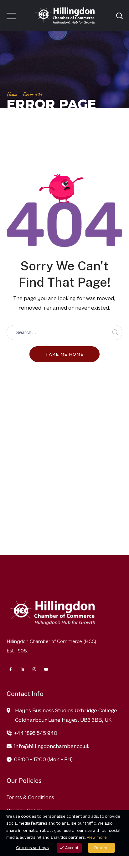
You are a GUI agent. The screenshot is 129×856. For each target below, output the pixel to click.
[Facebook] (11, 669)
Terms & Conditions (30, 797)
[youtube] (46, 669)
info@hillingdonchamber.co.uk (51, 746)
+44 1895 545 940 (35, 733)
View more (97, 837)
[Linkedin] (22, 669)
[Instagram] (34, 669)
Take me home (64, 354)
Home (12, 94)
